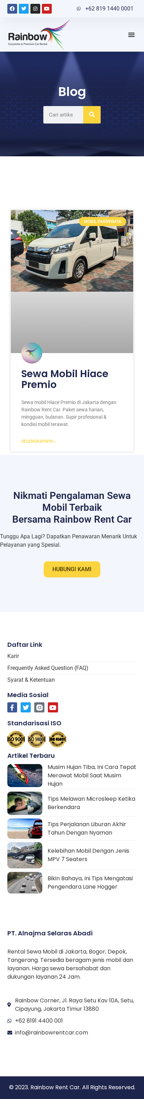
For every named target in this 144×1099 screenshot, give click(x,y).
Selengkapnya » (38, 441)
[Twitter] (24, 9)
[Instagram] (35, 9)
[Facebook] (12, 9)
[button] (131, 34)
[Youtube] (47, 9)
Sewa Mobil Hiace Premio (64, 379)
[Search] (92, 115)
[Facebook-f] (12, 707)
